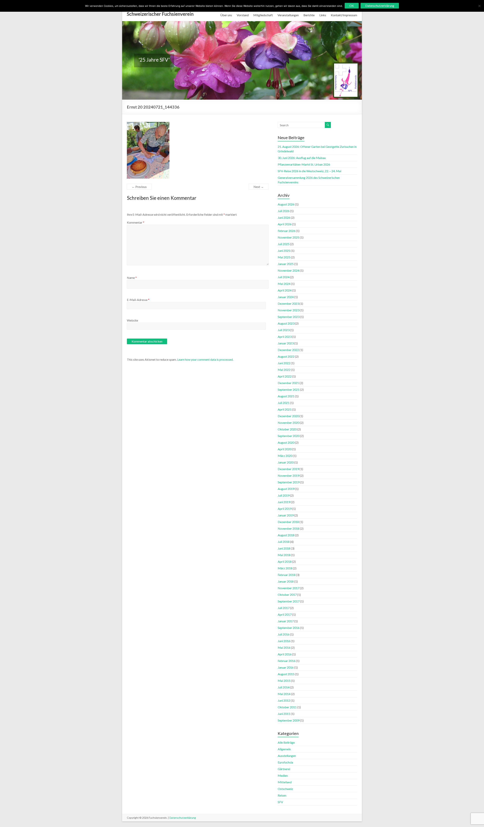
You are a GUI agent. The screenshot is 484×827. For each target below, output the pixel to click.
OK (351, 5)
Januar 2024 (286, 297)
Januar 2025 (286, 264)
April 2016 (285, 654)
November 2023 (288, 310)
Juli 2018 (283, 541)
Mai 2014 (284, 694)
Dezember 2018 (288, 522)
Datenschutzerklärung (182, 817)
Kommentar (135, 222)
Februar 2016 (286, 661)
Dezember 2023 (288, 303)
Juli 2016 (283, 634)
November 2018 (288, 528)
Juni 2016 (284, 641)
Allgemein (284, 749)
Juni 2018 (284, 548)
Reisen (282, 795)
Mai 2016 (284, 647)
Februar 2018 (286, 575)
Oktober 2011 (287, 707)
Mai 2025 (284, 257)
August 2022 (286, 356)
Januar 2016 (286, 667)
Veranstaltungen (288, 15)
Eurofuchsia (285, 762)
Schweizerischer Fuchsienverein (160, 14)
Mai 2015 (284, 680)
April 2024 (285, 290)
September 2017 (288, 601)
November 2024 (288, 270)
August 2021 (286, 396)
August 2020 (286, 442)
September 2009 (288, 720)
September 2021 (288, 389)
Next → (259, 186)
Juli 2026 (283, 211)
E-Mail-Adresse (138, 300)
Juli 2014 (283, 687)
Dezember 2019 (288, 469)
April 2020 (285, 449)
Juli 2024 (283, 277)
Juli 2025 (283, 244)
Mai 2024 (284, 283)
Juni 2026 (284, 217)
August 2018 (286, 535)
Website (132, 320)
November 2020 (288, 422)
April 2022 (285, 376)
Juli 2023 (283, 330)
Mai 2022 (284, 369)
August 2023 (286, 323)
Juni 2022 (284, 363)
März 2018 (285, 568)
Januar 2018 (286, 581)
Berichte (309, 15)
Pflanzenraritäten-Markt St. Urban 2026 (304, 164)
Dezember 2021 (288, 383)
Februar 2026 (286, 231)
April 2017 (285, 614)
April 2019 (285, 508)
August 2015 (286, 674)
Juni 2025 (284, 250)
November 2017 (288, 588)
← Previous (139, 186)
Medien (283, 775)
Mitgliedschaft (263, 15)
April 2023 (285, 336)
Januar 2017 (286, 621)
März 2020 (285, 455)
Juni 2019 (284, 502)
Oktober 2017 (287, 594)
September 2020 (288, 436)
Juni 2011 (284, 713)
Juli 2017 (283, 608)
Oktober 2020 (287, 429)
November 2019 (288, 475)
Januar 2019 (286, 515)
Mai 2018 (284, 555)
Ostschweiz (285, 789)
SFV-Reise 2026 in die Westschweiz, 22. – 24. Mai (309, 171)
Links (322, 15)
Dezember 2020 (288, 416)
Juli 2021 (283, 403)
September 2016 (288, 627)
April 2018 (285, 561)
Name (132, 277)
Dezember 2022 (288, 350)
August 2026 (286, 204)
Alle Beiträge (286, 742)
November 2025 (288, 237)
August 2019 (286, 489)
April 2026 (285, 224)
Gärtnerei (284, 769)
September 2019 (288, 482)
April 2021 (285, 409)
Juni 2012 (284, 700)
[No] (479, 6)
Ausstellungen (287, 755)
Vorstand (243, 15)
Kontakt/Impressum (344, 15)
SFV (280, 802)
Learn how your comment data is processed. (205, 359)
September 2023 (288, 317)
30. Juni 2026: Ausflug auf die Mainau (302, 158)
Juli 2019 (283, 495)
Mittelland (285, 782)
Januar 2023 (286, 343)
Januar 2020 (286, 462)
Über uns (226, 15)
